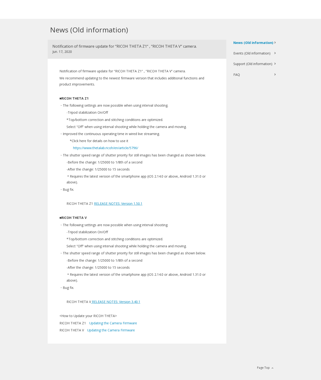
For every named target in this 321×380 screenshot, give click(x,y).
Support (252, 64)
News (253, 42)
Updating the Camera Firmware (113, 323)
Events (251, 53)
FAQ (236, 74)
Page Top (263, 368)
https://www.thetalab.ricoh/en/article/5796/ (105, 148)
